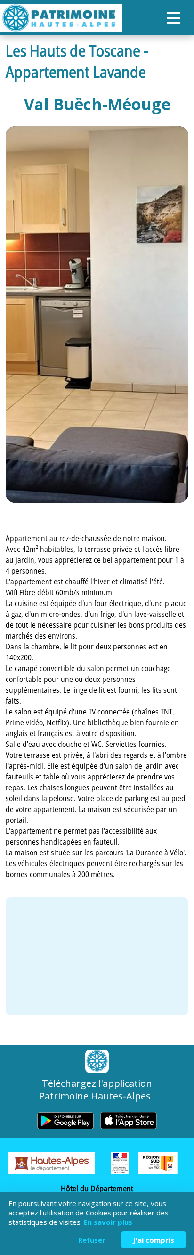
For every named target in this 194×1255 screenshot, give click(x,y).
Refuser (91, 1240)
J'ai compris (153, 1240)
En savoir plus (108, 1222)
